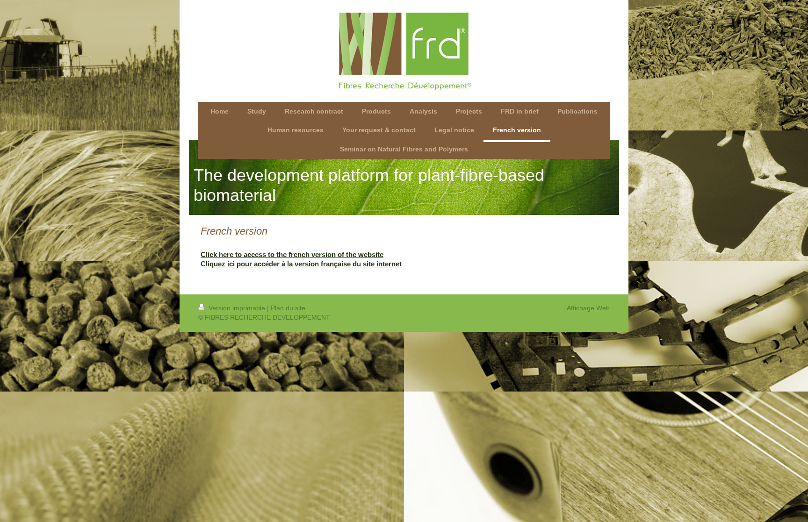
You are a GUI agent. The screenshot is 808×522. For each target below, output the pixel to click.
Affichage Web (588, 308)
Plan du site (288, 308)
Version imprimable (237, 308)
